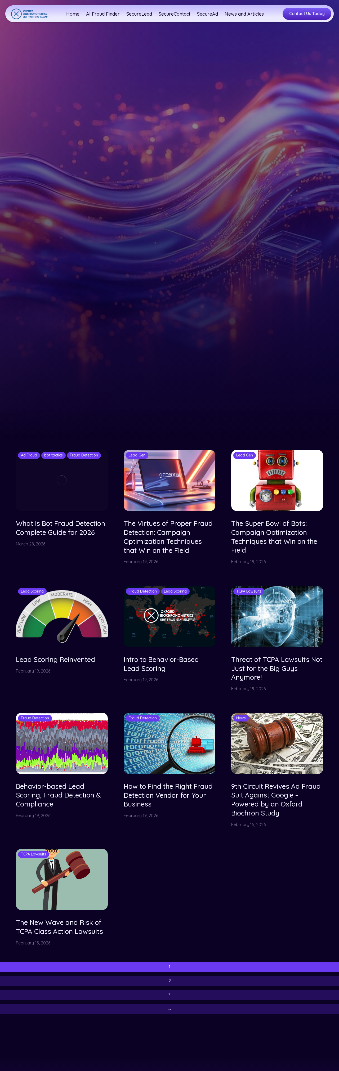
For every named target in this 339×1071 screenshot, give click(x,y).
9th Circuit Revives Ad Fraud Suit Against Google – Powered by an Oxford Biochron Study (276, 800)
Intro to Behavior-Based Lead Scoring (161, 664)
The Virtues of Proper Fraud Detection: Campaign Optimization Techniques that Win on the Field (168, 536)
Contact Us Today (307, 13)
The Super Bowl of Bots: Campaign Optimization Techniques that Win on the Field (274, 536)
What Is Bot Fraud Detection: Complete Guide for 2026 (61, 528)
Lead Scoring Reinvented (55, 659)
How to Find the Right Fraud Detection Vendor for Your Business (168, 795)
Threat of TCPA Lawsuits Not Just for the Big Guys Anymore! (276, 668)
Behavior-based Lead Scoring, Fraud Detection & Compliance (58, 795)
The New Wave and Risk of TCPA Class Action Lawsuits (59, 927)
